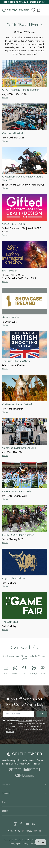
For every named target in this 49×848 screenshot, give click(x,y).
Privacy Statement (25, 720)
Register (18, 843)
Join (41, 713)
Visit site (5, 97)
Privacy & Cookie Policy (31, 843)
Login (12, 843)
